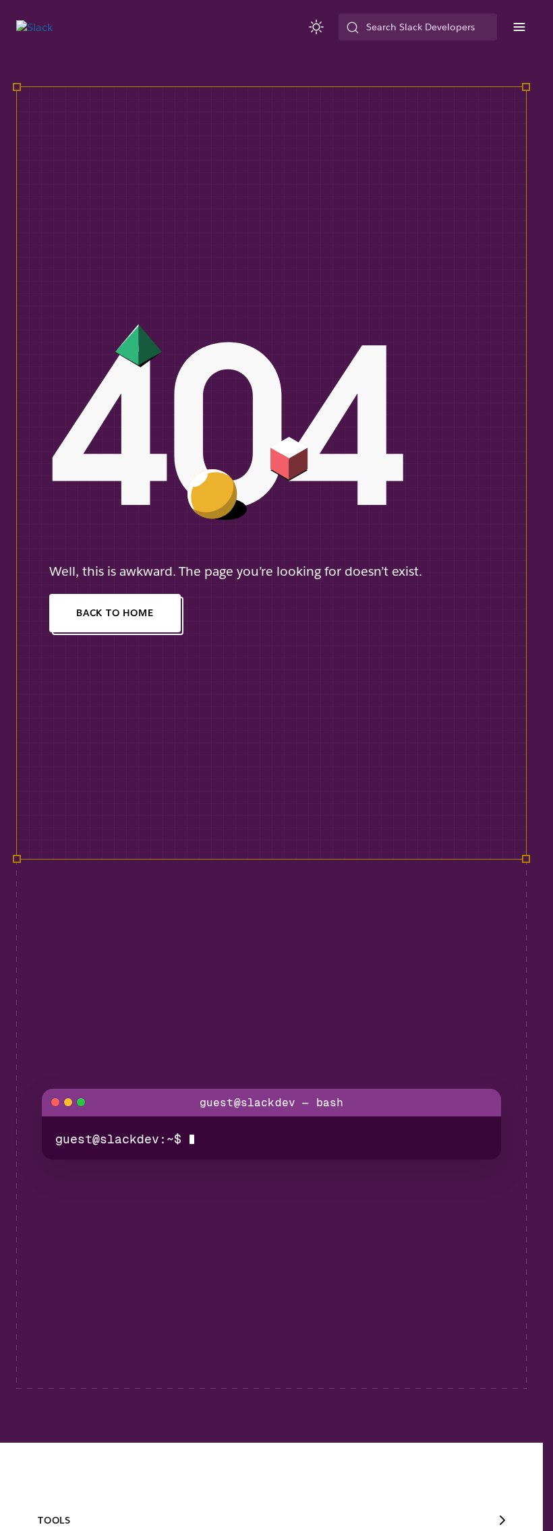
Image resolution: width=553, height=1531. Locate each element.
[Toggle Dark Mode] (317, 27)
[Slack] (34, 27)
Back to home (115, 613)
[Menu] (519, 27)
